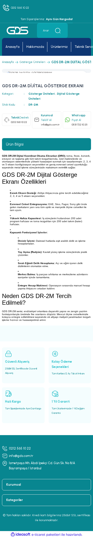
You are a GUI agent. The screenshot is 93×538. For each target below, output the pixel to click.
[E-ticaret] (46, 535)
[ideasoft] (21, 534)
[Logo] (17, 30)
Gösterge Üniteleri (42, 93)
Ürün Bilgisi (15, 144)
